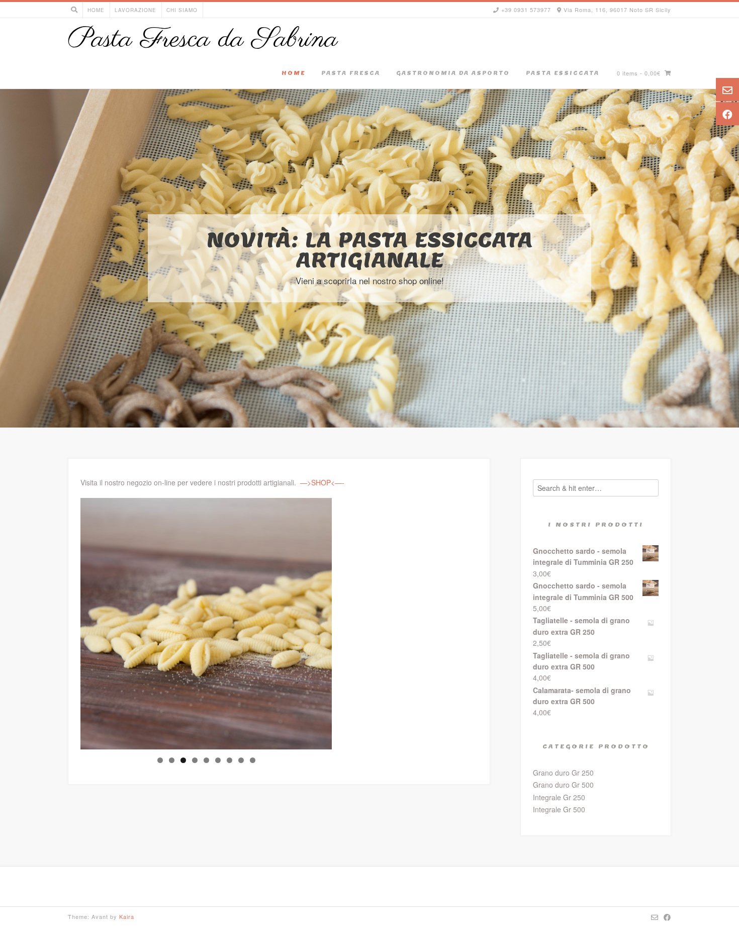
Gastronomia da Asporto (453, 72)
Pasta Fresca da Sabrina (203, 40)
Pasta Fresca (350, 72)
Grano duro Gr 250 (563, 773)
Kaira (126, 916)
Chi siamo (182, 10)
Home (96, 10)
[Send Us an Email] (655, 916)
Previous (62, 621)
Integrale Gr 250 (559, 797)
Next (349, 621)
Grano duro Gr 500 (563, 785)
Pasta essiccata (562, 72)
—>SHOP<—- (322, 482)
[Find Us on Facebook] (667, 916)
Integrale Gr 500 (559, 809)
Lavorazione (135, 10)
